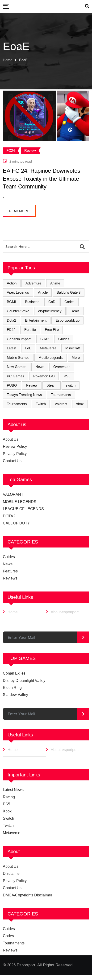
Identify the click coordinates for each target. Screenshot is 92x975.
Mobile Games (18, 358)
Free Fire (52, 330)
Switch (8, 818)
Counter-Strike (18, 311)
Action (12, 283)
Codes (69, 302)
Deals (75, 311)
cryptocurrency (50, 311)
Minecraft (72, 348)
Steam (51, 385)
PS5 (67, 376)
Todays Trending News (24, 395)
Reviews (10, 578)
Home (7, 60)
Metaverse (48, 348)
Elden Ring (12, 688)
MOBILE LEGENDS (19, 502)
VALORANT (13, 494)
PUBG (12, 385)
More (76, 358)
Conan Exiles (14, 673)
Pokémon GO (44, 376)
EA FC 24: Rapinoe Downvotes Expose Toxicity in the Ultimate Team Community (41, 179)
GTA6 (44, 339)
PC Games (15, 376)
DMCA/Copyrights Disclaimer (27, 895)
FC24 (11, 330)
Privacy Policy (15, 454)
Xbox (7, 811)
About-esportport (65, 612)
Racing (9, 797)
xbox (80, 404)
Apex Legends (18, 292)
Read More (19, 211)
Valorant (61, 404)
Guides (63, 339)
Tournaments (17, 404)
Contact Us (12, 461)
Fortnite (30, 330)
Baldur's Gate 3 (68, 292)
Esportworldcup (67, 320)
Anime (55, 283)
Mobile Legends (50, 358)
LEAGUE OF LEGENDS (23, 509)
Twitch (41, 404)
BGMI (11, 302)
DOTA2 (9, 516)
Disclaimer (12, 873)
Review (32, 385)
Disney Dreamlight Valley (24, 681)
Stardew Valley (15, 695)
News (39, 367)
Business (32, 302)
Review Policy (15, 446)
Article (43, 292)
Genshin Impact (19, 339)
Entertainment (35, 320)
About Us (10, 439)
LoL (28, 348)
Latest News (13, 790)
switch (70, 385)
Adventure (33, 283)
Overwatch (61, 367)
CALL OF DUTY (16, 523)
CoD (51, 302)
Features (10, 571)
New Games (16, 367)
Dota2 (11, 320)
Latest (11, 348)
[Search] (87, 6)
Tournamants (61, 395)
